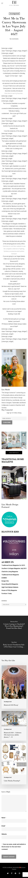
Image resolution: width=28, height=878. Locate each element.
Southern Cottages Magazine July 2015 (14, 568)
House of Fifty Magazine (9, 590)
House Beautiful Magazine (10, 584)
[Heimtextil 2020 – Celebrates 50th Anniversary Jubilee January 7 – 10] (14, 726)
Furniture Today (7, 593)
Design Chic (5, 581)
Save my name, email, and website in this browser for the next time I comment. (14, 846)
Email (4, 826)
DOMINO (4, 578)
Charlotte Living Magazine (10, 571)
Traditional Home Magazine (10, 574)
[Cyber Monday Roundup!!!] (14, 763)
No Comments (14, 39)
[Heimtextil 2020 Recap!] (14, 687)
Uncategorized (14, 13)
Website (4, 834)
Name (4, 817)
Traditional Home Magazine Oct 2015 (13, 565)
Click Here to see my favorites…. (14, 93)
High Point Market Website (10, 587)
